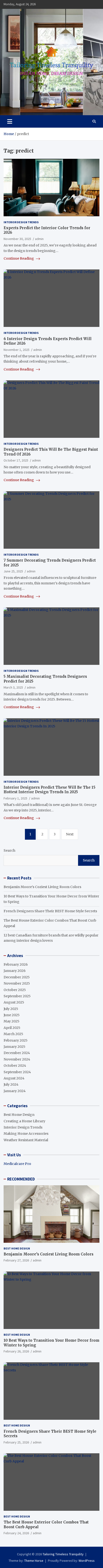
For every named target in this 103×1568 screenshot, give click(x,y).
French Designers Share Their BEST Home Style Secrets (50, 911)
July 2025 (11, 1009)
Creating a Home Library (24, 1121)
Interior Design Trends (21, 222)
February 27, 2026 (16, 1260)
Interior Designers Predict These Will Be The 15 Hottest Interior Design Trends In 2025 (49, 789)
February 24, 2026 (16, 1533)
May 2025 (11, 1021)
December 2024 (17, 1053)
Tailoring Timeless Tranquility (63, 1554)
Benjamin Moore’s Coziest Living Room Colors (42, 887)
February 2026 (16, 964)
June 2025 (12, 1015)
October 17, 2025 (16, 460)
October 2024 (15, 1065)
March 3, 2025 (13, 687)
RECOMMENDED (21, 1179)
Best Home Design (19, 1114)
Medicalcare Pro (17, 1164)
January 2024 (15, 1091)
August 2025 (14, 1002)
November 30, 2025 (17, 239)
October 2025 (15, 990)
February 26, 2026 (16, 1351)
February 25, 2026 (16, 1442)
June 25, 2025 (13, 571)
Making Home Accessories (26, 1133)
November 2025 (17, 983)
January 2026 (15, 971)
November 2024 (17, 1059)
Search (9, 850)
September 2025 (17, 996)
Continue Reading (19, 258)
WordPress (87, 1560)
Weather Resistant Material (26, 1140)
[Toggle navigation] (10, 121)
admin (39, 239)
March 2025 (13, 1034)
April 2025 (12, 1028)
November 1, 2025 (16, 350)
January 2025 (14, 1046)
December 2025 (17, 977)
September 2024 (17, 1072)
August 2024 (14, 1078)
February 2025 (16, 1040)
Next (70, 834)
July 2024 (11, 1084)
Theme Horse (33, 1560)
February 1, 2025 (15, 798)
